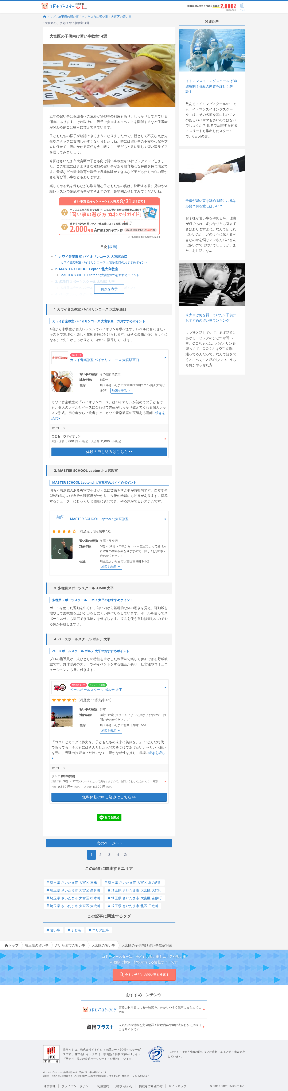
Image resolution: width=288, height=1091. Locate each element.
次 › (127, 854)
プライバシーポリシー (76, 1086)
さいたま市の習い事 (95, 16)
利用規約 (103, 1086)
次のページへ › (109, 843)
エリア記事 (99, 930)
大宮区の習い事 (121, 16)
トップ (51, 16)
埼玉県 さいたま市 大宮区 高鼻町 (73, 890)
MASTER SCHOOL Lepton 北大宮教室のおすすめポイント (100, 275)
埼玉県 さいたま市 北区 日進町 (133, 906)
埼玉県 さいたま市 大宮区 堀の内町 (133, 882)
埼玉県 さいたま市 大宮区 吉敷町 (135, 898)
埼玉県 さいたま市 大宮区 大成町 (73, 906)
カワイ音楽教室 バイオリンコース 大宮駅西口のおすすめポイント (104, 262)
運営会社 (49, 1086)
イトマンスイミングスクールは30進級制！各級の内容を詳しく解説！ (211, 86)
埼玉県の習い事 (68, 16)
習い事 (53, 930)
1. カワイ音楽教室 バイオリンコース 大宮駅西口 (91, 256)
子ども (74, 930)
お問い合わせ (124, 1086)
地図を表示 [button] (119, 390)
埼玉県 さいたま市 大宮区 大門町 (135, 890)
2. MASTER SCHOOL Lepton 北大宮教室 (86, 269)
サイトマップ (177, 1086)
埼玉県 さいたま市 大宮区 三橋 (72, 882)
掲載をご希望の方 (151, 1086)
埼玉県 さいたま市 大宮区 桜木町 (73, 898)
